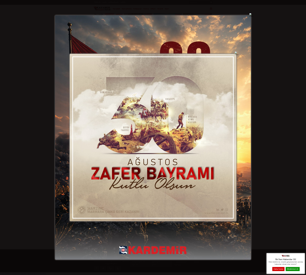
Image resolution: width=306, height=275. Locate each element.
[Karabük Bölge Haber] (285, 256)
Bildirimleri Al (292, 269)
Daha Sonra (278, 269)
